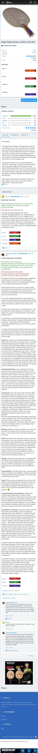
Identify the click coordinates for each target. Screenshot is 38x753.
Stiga (34, 50)
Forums (3, 716)
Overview (5, 135)
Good (3, 118)
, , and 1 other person (16, 594)
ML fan (7, 196)
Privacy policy (24, 737)
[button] (3, 2)
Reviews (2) (15, 135)
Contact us (4, 719)
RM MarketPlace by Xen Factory (15, 741)
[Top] (33, 736)
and (12, 650)
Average (4, 120)
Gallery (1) (24, 135)
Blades (34, 52)
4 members (4, 590)
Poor (3, 123)
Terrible (4, 125)
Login (2, 728)
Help (30, 737)
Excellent (5, 116)
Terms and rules (14, 737)
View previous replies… (9, 598)
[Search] (35, 2)
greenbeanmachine (11, 253)
